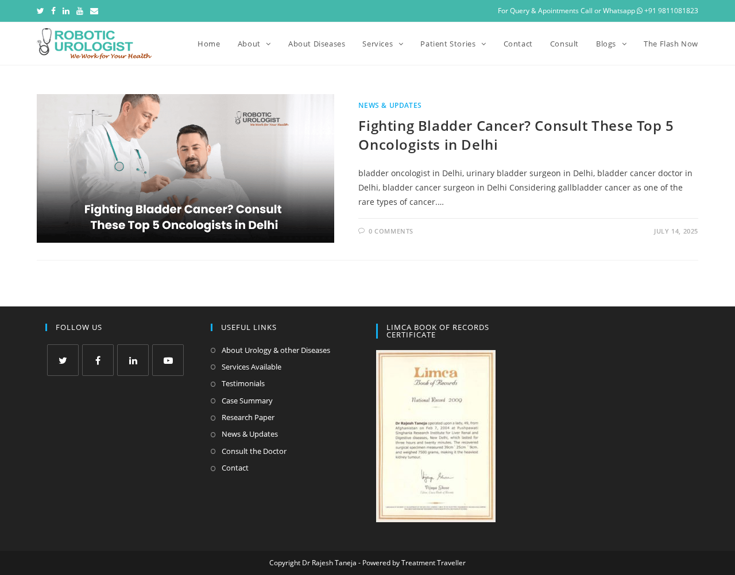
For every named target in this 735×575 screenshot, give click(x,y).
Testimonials (243, 383)
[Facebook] (53, 11)
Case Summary (247, 400)
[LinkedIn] (66, 11)
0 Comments (391, 231)
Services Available (251, 367)
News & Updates (389, 105)
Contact (235, 468)
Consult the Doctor (254, 451)
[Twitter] (42, 11)
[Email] (94, 11)
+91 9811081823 (670, 10)
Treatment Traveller (433, 563)
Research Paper (248, 417)
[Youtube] (80, 11)
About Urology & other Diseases (276, 350)
